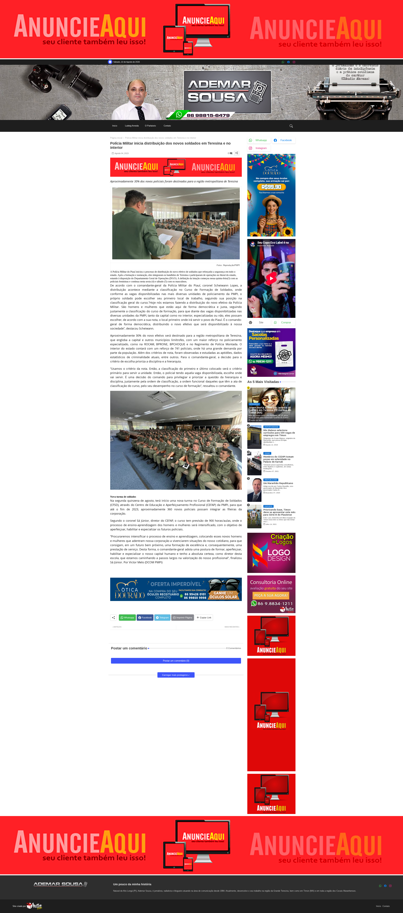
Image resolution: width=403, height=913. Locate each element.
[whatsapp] (283, 62)
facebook (286, 140)
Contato (167, 126)
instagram (261, 148)
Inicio (114, 126)
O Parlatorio (150, 126)
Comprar (286, 322)
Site (261, 322)
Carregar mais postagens (174, 675)
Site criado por (19, 906)
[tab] (114, 126)
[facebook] (288, 62)
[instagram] (294, 62)
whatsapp (261, 140)
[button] (291, 126)
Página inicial (116, 138)
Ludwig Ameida (132, 126)
